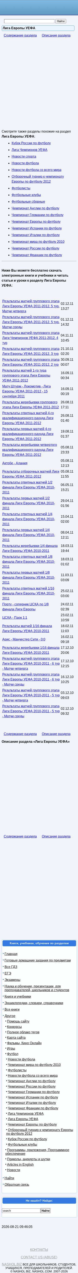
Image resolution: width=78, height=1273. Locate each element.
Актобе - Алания (14, 463)
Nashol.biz (12, 1264)
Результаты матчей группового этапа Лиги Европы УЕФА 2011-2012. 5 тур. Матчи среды (30, 322)
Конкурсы (14, 1027)
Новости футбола (25, 163)
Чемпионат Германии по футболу (37, 215)
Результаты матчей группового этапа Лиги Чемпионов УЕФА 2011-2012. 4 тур (30, 338)
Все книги (12, 1009)
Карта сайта (16, 1037)
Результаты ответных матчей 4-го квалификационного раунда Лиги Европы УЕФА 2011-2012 (28, 418)
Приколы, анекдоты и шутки (28, 1159)
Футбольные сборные (28, 201)
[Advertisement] (39, 86)
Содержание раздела (20, 35)
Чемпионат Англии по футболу (35, 208)
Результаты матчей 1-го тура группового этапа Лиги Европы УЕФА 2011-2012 (26, 375)
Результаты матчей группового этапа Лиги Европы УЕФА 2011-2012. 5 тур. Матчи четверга (30, 306)
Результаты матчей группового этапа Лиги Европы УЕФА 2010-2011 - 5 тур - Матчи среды (31, 711)
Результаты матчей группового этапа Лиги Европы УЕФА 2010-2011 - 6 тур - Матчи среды (31, 679)
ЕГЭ (8, 973)
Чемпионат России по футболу (35, 248)
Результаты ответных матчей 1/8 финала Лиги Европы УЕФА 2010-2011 (28, 561)
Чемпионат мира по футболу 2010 (38, 241)
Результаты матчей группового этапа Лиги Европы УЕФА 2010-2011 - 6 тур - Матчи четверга (31, 663)
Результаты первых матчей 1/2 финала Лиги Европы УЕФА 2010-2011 (28, 503)
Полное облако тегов (23, 1032)
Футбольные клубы (26, 195)
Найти (9, 1178)
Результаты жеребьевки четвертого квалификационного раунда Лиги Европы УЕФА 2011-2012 (29, 450)
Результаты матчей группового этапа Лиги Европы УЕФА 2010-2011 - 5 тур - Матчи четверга (31, 695)
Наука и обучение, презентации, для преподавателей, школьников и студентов (37, 988)
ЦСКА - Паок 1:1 (14, 617)
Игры (11, 1048)
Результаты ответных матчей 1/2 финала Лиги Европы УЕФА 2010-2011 (28, 487)
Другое (10, 1016)
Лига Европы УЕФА (23, 1119)
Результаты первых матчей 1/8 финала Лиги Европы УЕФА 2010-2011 (28, 577)
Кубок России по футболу (31, 143)
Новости (13, 1170)
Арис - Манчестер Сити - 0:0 (23, 639)
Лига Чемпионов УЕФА (29, 150)
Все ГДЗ (11, 967)
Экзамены (12, 980)
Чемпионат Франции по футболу (37, 255)
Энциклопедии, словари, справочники (34, 1003)
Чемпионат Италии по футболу (36, 235)
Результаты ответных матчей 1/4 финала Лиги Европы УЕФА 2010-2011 (28, 519)
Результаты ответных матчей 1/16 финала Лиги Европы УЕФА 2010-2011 (28, 593)
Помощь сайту (18, 1021)
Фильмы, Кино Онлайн (24, 1043)
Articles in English (20, 1164)
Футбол (12, 1054)
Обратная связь (17, 1184)
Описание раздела (56, 35)
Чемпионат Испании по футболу (37, 228)
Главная (11, 954)
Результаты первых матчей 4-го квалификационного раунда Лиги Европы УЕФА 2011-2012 (27, 434)
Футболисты (21, 188)
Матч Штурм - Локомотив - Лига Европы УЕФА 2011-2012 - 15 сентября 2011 (26, 391)
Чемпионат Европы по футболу (36, 221)
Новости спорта (24, 156)
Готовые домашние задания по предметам (38, 960)
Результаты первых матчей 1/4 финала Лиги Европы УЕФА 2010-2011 (28, 535)
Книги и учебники (18, 996)
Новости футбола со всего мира (36, 170)
